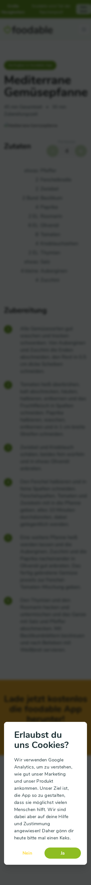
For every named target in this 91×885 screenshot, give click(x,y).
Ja (63, 853)
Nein (27, 853)
